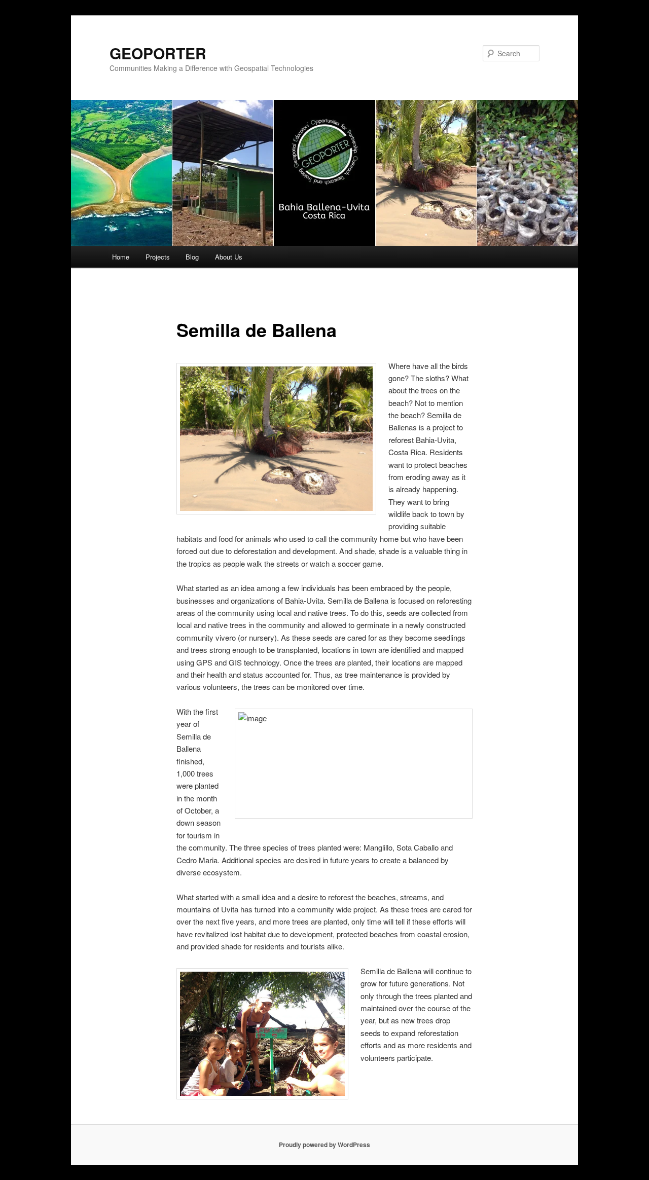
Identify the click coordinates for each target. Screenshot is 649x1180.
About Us (228, 257)
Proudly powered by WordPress (324, 1144)
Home (120, 257)
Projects (158, 257)
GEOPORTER (158, 53)
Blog (192, 257)
